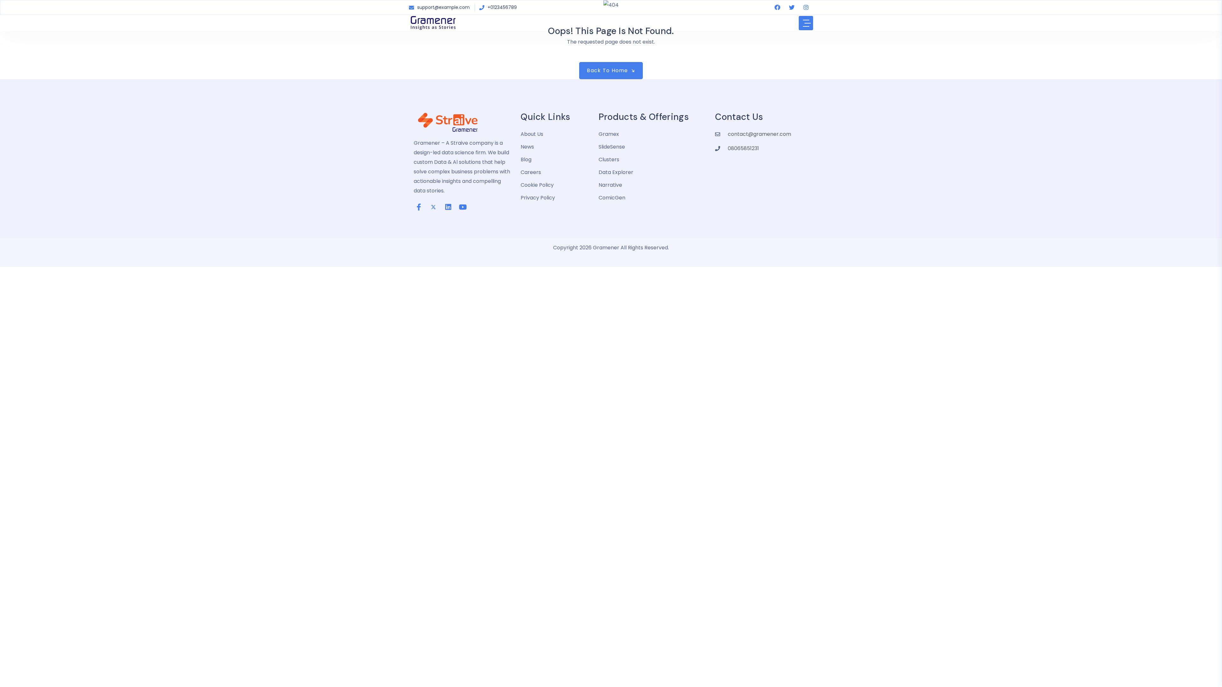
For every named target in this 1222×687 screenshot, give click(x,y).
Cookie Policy (537, 185)
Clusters (609, 159)
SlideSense (612, 146)
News (527, 146)
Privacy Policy (538, 197)
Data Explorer (616, 172)
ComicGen (612, 197)
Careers (531, 172)
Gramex (609, 134)
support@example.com (443, 7)
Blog (526, 159)
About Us (532, 134)
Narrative (610, 185)
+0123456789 (502, 7)
